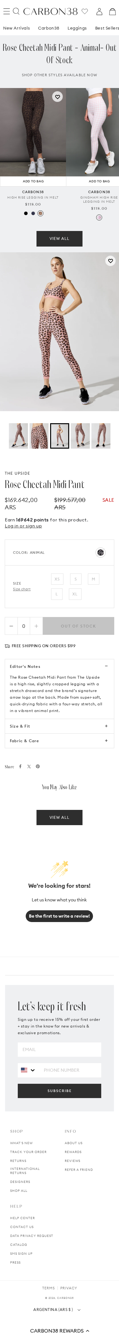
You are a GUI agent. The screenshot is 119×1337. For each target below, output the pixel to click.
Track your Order (28, 1152)
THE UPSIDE (17, 473)
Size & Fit (20, 726)
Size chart (22, 589)
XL (75, 594)
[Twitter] (29, 766)
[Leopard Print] (40, 213)
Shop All (18, 1191)
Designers (20, 1182)
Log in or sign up (23, 526)
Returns (18, 1161)
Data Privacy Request (31, 1236)
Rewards (73, 1152)
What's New (21, 1143)
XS (57, 579)
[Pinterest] (38, 766)
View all (59, 238)
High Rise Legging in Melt (33, 197)
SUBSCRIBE (60, 1091)
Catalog (18, 1245)
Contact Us (22, 1227)
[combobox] (28, 1070)
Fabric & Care (24, 740)
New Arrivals (16, 28)
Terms (48, 1288)
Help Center (22, 1218)
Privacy (68, 1288)
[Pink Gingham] (99, 217)
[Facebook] (20, 766)
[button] (59, 1330)
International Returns (25, 1171)
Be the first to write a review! (59, 916)
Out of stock (78, 626)
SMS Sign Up (21, 1254)
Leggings (77, 28)
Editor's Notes (25, 666)
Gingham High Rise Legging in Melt (99, 199)
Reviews (72, 1161)
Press (15, 1262)
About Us (74, 1143)
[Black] (26, 213)
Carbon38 (48, 28)
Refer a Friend (79, 1170)
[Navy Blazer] (33, 213)
